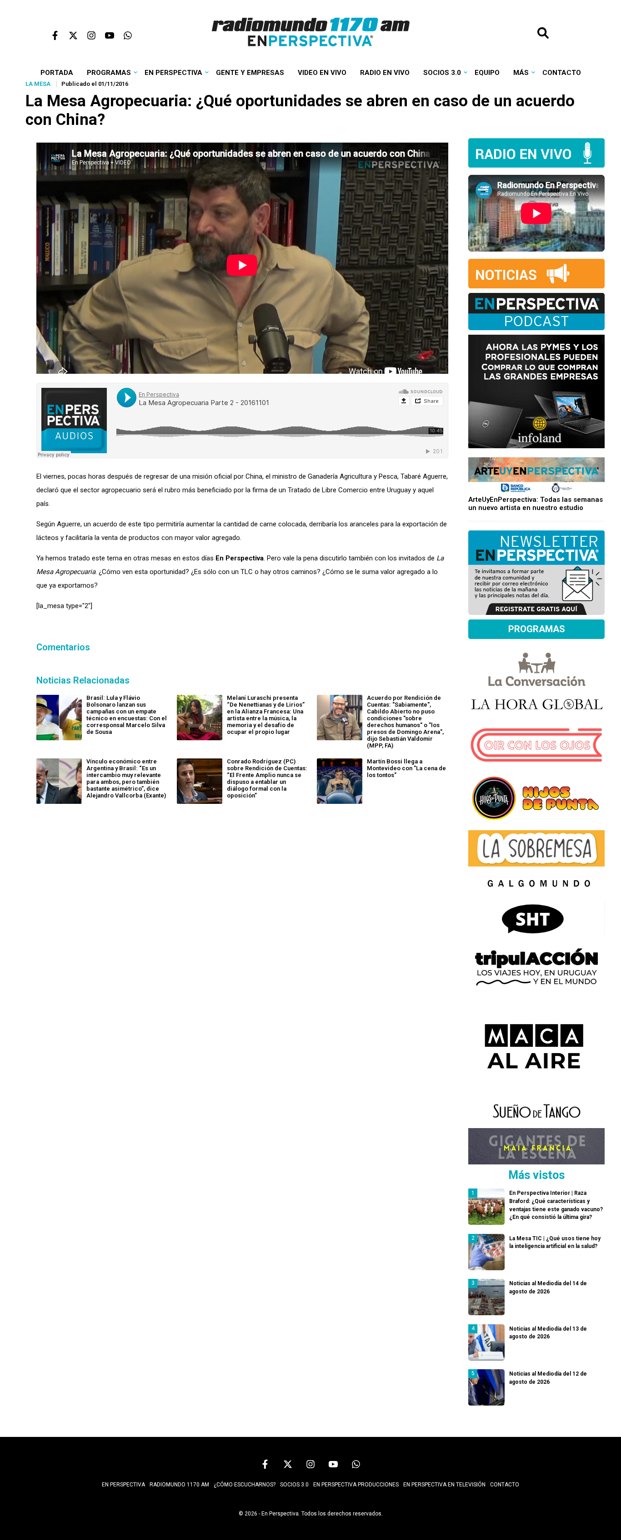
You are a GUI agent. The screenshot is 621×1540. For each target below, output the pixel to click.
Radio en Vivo (385, 73)
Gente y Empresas (250, 73)
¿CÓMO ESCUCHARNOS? (244, 1484)
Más (521, 73)
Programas (109, 73)
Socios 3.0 (442, 73)
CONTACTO (504, 1484)
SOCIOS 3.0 (294, 1484)
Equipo (487, 73)
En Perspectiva (173, 73)
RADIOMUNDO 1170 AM (179, 1484)
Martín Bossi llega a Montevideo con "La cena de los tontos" (406, 768)
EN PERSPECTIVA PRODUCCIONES (356, 1484)
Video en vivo (322, 73)
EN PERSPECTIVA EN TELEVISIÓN (444, 1484)
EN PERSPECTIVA (123, 1484)
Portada (56, 73)
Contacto (561, 73)
